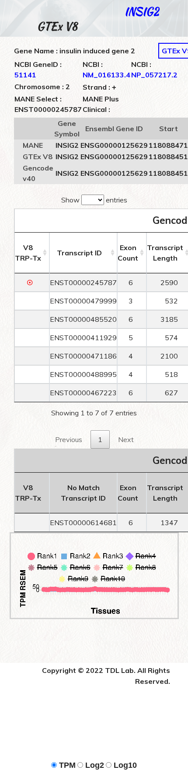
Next (126, 439)
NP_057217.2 (154, 74)
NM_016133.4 (106, 74)
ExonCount (128, 252)
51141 (25, 74)
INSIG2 (142, 11)
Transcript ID (79, 252)
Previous (68, 439)
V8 (28, 252)
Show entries (94, 199)
